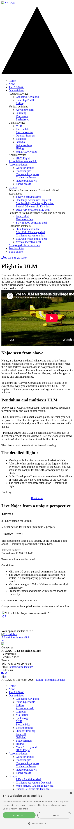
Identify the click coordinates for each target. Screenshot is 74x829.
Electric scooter (24, 132)
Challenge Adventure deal (30, 235)
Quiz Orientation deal (28, 229)
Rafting (20, 103)
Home (12, 80)
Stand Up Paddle (25, 100)
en (5, 676)
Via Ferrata (22, 116)
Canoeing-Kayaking (27, 96)
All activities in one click (23, 161)
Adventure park (25, 109)
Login (39, 679)
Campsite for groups (27, 174)
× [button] (71, 793)
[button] (37, 823)
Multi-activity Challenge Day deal (35, 203)
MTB (19, 125)
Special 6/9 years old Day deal (33, 206)
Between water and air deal (31, 238)
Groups (13, 187)
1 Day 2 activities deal (28, 196)
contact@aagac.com (21, 666)
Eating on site (23, 183)
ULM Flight (23, 158)
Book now (37, 498)
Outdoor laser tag (25, 135)
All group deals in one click (24, 245)
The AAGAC (16, 87)
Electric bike (23, 129)
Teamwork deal (24, 219)
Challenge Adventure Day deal (33, 200)
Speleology (22, 119)
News (12, 83)
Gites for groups (25, 167)
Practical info (16, 248)
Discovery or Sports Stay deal (33, 209)
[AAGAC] (8, 2)
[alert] (37, 809)
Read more (23, 808)
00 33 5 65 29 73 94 (15, 257)
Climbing (21, 112)
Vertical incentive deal (28, 241)
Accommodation (18, 164)
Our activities (16, 90)
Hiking (20, 148)
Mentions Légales (55, 679)
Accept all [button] (19, 815)
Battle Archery (24, 145)
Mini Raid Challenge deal (30, 232)
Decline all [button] (54, 815)
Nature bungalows (26, 180)
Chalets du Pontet (26, 177)
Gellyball (21, 141)
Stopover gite (23, 170)
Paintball (21, 138)
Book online (16, 251)
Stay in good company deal (31, 222)
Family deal (22, 216)
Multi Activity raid (26, 151)
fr (2, 676)
